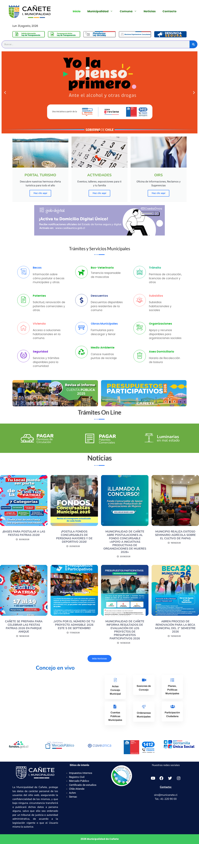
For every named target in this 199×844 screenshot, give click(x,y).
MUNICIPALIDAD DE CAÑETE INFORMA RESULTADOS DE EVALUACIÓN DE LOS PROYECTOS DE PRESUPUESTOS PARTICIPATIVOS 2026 (124, 630)
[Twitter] (170, 778)
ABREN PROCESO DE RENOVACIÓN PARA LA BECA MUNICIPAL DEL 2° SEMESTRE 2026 (175, 626)
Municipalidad (98, 11)
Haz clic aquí (40, 193)
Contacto (169, 11)
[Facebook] (161, 778)
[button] (5, 92)
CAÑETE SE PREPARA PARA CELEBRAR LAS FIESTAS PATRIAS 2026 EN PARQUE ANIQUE (23, 626)
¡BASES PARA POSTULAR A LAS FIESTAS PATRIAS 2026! (23, 533)
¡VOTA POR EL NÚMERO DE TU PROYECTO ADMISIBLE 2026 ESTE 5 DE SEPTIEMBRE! (74, 625)
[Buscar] (193, 44)
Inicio (77, 11)
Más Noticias (99, 658)
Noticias (150, 11)
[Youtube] (153, 778)
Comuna (126, 11)
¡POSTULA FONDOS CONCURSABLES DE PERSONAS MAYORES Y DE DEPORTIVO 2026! (74, 537)
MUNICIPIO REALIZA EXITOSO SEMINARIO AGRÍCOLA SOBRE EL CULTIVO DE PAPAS (175, 535)
